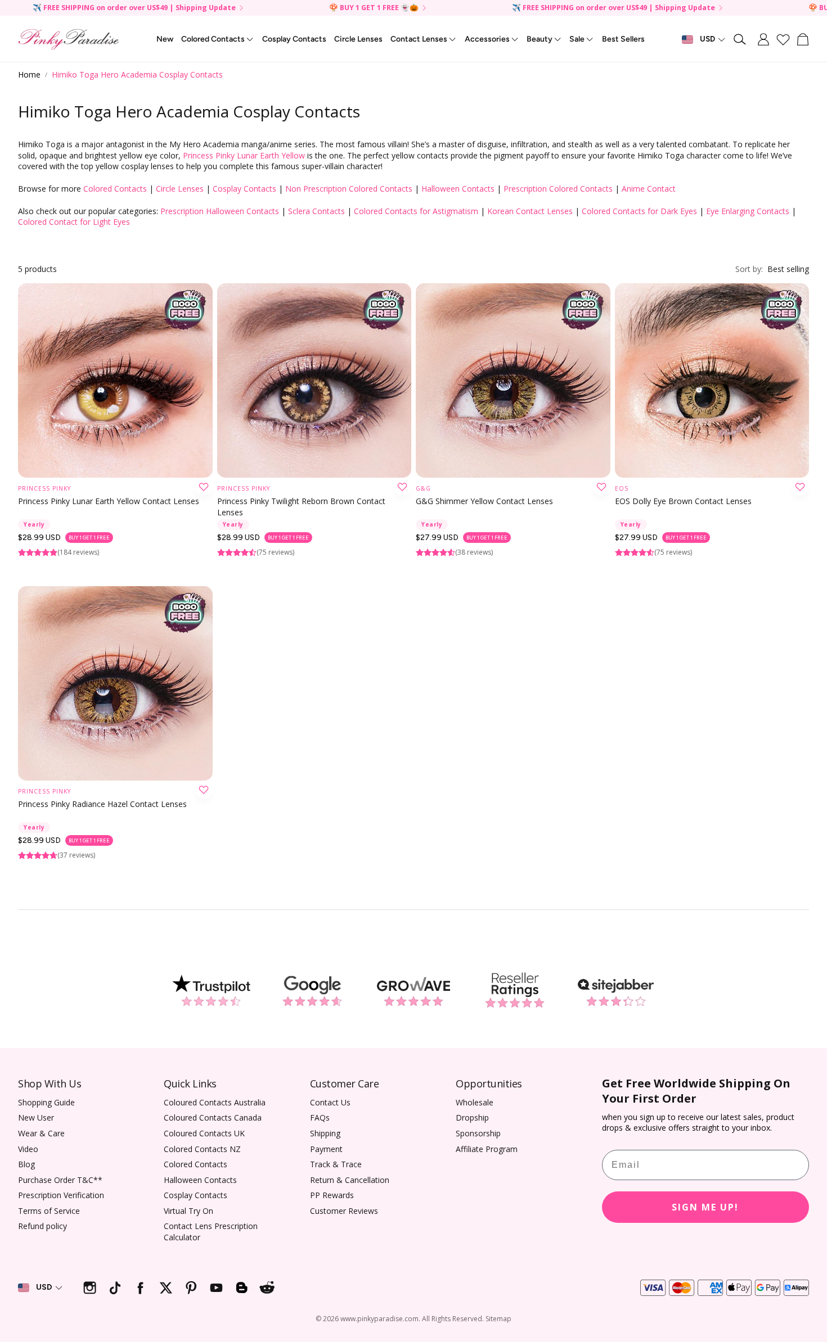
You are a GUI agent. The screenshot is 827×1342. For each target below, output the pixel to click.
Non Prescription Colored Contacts (348, 188)
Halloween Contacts (458, 188)
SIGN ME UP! (705, 1207)
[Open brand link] (211, 990)
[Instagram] (89, 1287)
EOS (621, 488)
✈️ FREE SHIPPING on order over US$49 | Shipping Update (134, 8)
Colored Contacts (115, 188)
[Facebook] (140, 1287)
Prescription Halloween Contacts (219, 211)
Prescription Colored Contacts (558, 188)
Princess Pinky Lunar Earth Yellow (244, 155)
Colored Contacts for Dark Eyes (639, 211)
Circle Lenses (180, 188)
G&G (423, 488)
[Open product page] (115, 380)
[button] (740, 39)
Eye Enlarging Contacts (747, 211)
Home (29, 74)
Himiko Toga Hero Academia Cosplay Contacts (137, 74)
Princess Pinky (44, 488)
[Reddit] (267, 1287)
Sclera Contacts (316, 211)
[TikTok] (115, 1287)
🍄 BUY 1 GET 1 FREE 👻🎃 (374, 8)
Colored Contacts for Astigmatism (416, 211)
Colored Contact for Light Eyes (74, 221)
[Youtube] (216, 1287)
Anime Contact (649, 188)
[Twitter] (165, 1287)
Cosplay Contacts (244, 188)
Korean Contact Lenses (530, 211)
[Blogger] (241, 1287)
